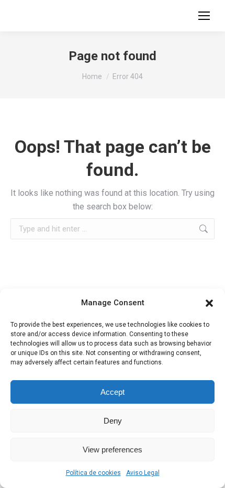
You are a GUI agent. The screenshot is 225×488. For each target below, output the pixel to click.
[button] (209, 303)
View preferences (112, 449)
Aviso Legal (143, 472)
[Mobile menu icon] (204, 15)
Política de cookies (93, 472)
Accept (112, 391)
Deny (113, 420)
